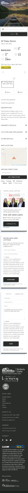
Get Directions (14, 177)
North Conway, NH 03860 (9, 430)
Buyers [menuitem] (4, 399)
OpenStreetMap (19, 164)
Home (3, 181)
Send (11, 344)
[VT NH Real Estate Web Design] (10, 485)
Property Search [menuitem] (6, 397)
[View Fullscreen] (3, 155)
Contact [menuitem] (4, 407)
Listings (8, 181)
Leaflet (12, 164)
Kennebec (19, 181)
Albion (5, 183)
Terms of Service (13, 350)
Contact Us (11, 224)
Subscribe (11, 279)
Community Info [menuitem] (6, 403)
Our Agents (6, 227)
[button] (14, 34)
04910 (10, 183)
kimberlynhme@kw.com (8, 420)
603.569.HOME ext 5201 (8, 417)
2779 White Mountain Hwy (9, 428)
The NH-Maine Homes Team (8, 5)
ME (14, 181)
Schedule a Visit (19, 294)
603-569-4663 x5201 (13, 215)
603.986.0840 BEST (7, 415)
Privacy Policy (16, 273)
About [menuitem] (3, 405)
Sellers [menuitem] (4, 401)
